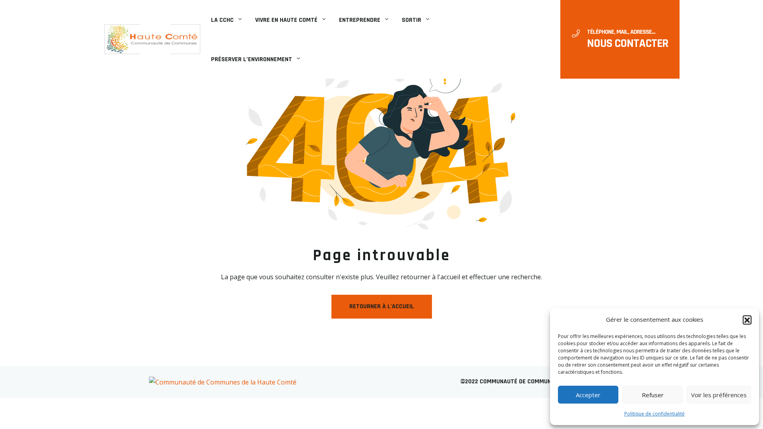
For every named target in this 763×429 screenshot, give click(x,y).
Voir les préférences (719, 395)
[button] (747, 320)
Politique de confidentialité (654, 413)
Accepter (588, 395)
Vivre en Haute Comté (286, 20)
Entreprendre (359, 20)
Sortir (411, 20)
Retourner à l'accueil (381, 306)
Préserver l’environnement (251, 59)
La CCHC (222, 20)
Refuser (653, 395)
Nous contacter (627, 43)
